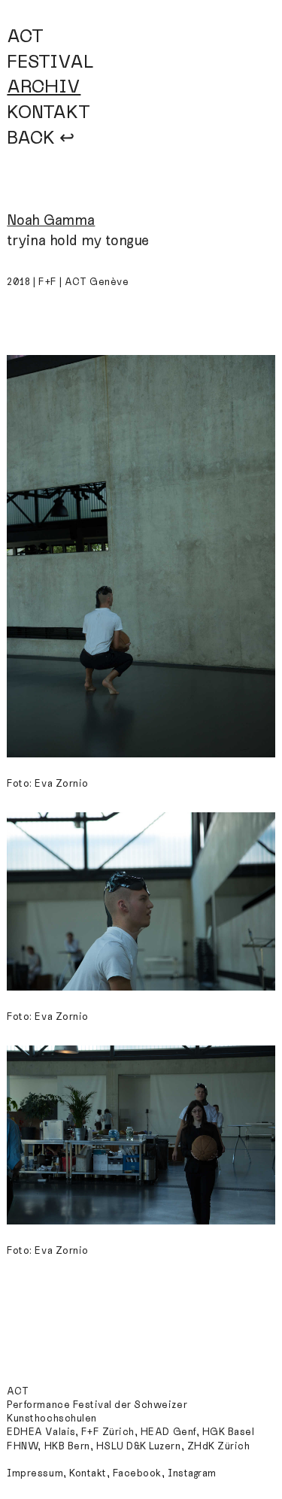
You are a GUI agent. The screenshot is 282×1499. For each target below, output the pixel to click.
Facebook (137, 1473)
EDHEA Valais (40, 1432)
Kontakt (88, 1473)
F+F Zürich (108, 1432)
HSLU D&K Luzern (138, 1446)
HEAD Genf (168, 1432)
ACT (25, 36)
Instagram (192, 1473)
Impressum (35, 1473)
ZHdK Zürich (218, 1446)
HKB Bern (67, 1446)
